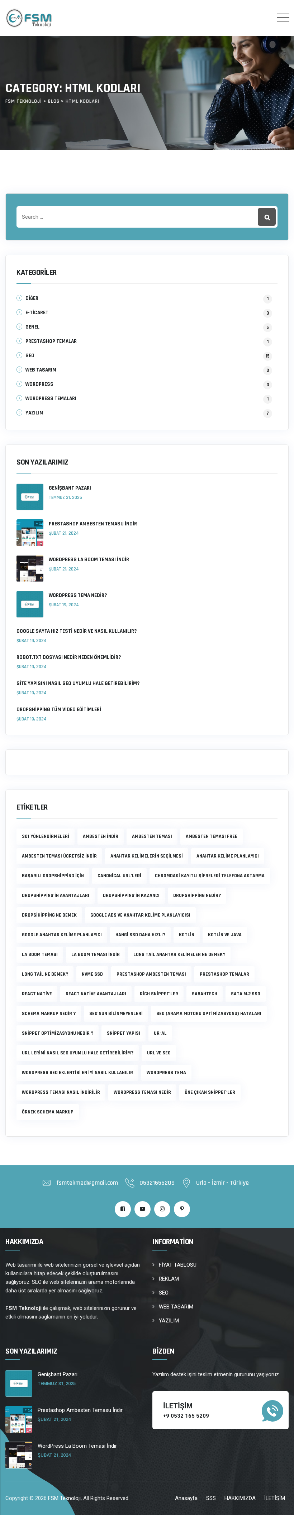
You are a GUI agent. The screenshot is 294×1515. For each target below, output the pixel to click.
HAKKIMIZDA (240, 1498)
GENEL (32, 327)
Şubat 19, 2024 (64, 605)
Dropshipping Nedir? (197, 895)
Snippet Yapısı (123, 1033)
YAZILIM (34, 412)
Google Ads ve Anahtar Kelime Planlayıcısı (140, 915)
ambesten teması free (211, 836)
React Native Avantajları (96, 994)
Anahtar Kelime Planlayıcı (227, 856)
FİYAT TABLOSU (177, 1265)
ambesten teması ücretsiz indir (59, 856)
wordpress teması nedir (142, 1092)
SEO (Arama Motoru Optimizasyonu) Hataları (208, 1013)
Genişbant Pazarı (70, 488)
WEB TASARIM (40, 369)
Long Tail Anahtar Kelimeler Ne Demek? (179, 954)
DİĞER (31, 298)
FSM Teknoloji (64, 1498)
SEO (29, 355)
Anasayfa (186, 1498)
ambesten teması (152, 836)
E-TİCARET (36, 312)
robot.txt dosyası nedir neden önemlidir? (68, 657)
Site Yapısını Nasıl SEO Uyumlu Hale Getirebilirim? (77, 683)
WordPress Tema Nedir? (78, 595)
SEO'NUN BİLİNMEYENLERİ (116, 1013)
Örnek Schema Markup (48, 1112)
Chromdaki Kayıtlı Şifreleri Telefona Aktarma (210, 876)
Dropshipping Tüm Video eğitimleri (58, 709)
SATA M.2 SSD (245, 994)
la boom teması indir (95, 954)
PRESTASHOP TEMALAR (51, 341)
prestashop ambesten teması (151, 974)
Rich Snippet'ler (159, 994)
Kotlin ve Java (225, 935)
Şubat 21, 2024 (64, 533)
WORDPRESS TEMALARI (50, 398)
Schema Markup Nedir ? (49, 1013)
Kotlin (186, 935)
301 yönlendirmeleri (45, 836)
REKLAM (169, 1279)
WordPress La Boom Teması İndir (89, 559)
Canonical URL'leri (119, 876)
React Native (37, 994)
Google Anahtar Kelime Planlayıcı (62, 935)
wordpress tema (166, 1072)
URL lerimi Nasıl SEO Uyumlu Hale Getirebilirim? (77, 1053)
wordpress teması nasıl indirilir (61, 1092)
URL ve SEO (159, 1053)
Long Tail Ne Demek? (45, 974)
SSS (211, 1498)
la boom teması (40, 954)
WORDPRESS (39, 384)
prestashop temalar (224, 974)
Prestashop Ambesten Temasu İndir (93, 523)
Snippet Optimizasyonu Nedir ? (57, 1033)
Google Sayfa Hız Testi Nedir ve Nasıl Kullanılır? (76, 631)
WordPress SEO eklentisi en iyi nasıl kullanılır (77, 1072)
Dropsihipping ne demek (49, 915)
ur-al (160, 1033)
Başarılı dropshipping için (53, 876)
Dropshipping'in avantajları (55, 895)
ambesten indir (100, 836)
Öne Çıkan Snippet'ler (210, 1092)
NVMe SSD (92, 974)
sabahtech (204, 994)
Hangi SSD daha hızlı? (140, 935)
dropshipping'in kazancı (131, 895)
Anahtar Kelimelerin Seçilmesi (146, 856)
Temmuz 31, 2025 (65, 497)
